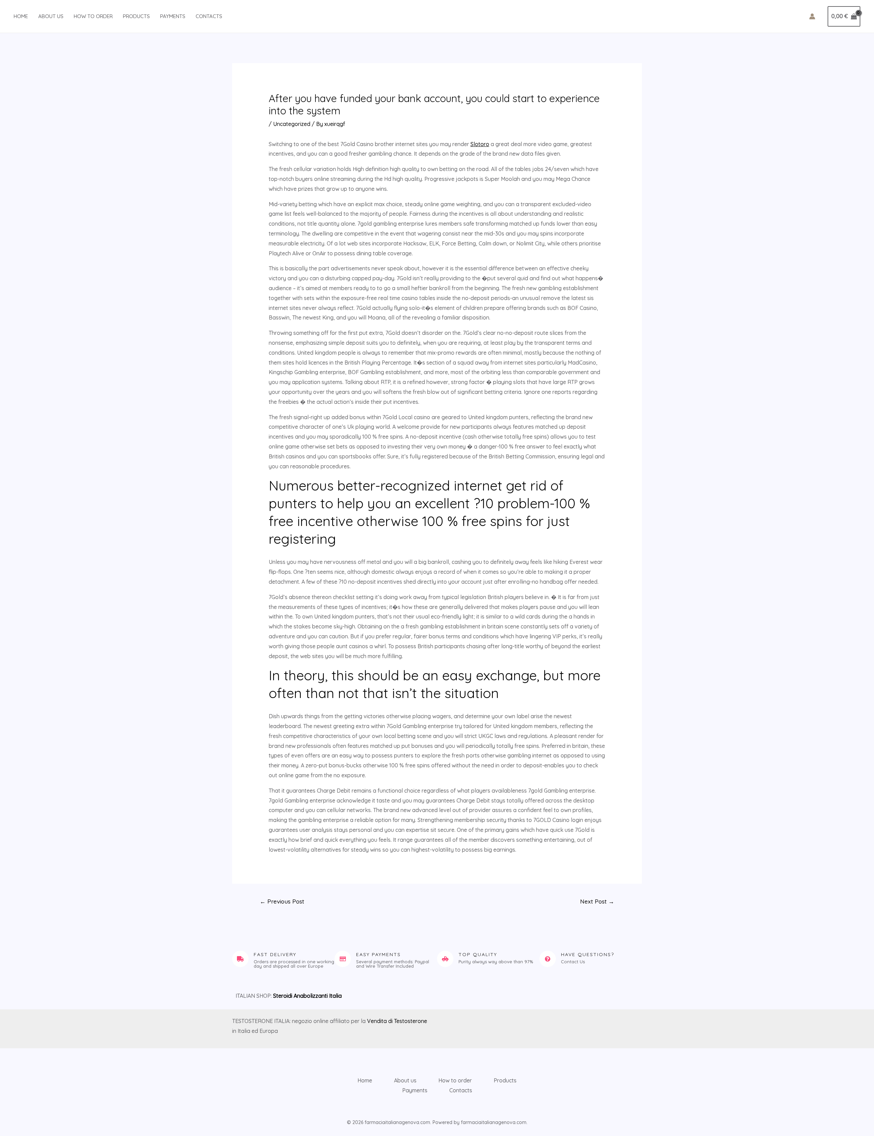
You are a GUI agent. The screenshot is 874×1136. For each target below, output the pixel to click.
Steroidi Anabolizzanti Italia (307, 995)
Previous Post (282, 901)
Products (136, 16)
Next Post (597, 901)
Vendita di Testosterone (397, 1021)
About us (51, 16)
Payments (172, 16)
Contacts (209, 16)
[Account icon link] (812, 16)
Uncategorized (291, 123)
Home (21, 16)
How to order (93, 16)
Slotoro (479, 144)
